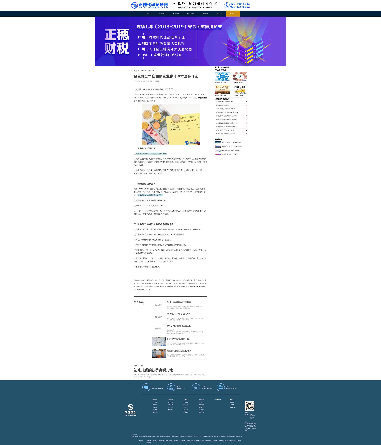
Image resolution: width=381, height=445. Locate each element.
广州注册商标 (176, 440)
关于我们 (162, 13)
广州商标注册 (182, 440)
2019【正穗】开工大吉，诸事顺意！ (231, 142)
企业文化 (155, 402)
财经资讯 (232, 402)
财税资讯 (147, 71)
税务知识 (201, 399)
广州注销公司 (238, 440)
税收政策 (201, 407)
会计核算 (185, 402)
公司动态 (155, 412)
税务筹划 (201, 404)
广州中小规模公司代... (238, 82)
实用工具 (232, 404)
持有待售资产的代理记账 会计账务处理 (232, 146)
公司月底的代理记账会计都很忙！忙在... (226, 123)
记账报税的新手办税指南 (153, 370)
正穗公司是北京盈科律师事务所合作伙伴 (219, 436)
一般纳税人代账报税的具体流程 (224, 101)
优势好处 (170, 404)
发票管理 (170, 409)
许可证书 (170, 407)
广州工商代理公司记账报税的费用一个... (226, 119)
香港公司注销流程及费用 (199, 440)
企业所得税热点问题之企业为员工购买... (226, 126)
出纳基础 (185, 399)
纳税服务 (201, 402)
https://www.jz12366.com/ (193, 286)
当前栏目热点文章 (222, 99)
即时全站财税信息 (222, 67)
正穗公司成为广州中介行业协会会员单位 (202, 436)
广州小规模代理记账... (238, 95)
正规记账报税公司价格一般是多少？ (225, 108)
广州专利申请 (148, 442)
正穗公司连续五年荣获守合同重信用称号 (140, 436)
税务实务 (205, 13)
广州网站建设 (161, 440)
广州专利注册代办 (189, 440)
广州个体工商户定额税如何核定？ (225, 130)
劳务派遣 (226, 440)
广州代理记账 (221, 440)
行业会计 (185, 404)
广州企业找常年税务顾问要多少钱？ (225, 134)
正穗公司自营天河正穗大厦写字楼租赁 (156, 436)
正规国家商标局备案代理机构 (187, 436)
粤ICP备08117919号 (250, 425)
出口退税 (201, 409)
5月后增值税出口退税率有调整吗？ (231, 150)
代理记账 (176, 13)
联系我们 (155, 407)
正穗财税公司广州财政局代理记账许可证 (172, 436)
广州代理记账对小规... (221, 82)
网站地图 (247, 412)
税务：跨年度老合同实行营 (179, 302)
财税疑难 (185, 412)
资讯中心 (233, 13)
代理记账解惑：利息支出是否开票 (231, 154)
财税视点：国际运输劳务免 (179, 314)
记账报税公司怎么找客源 (222, 105)
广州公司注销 (154, 440)
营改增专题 (233, 407)
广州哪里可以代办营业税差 (179, 339)
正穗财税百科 (220, 70)
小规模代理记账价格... (221, 95)
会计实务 (190, 13)
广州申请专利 (208, 440)
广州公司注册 (148, 440)
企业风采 (155, 409)
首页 (148, 13)
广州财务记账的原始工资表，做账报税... (226, 116)
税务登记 (201, 412)
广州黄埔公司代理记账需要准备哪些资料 (227, 112)
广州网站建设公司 (168, 440)
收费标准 (170, 399)
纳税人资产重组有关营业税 (179, 326)
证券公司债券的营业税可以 (179, 351)
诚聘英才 (155, 404)
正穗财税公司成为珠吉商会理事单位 (234, 436)
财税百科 (219, 13)
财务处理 (185, 409)
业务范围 (170, 402)
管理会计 (185, 407)
